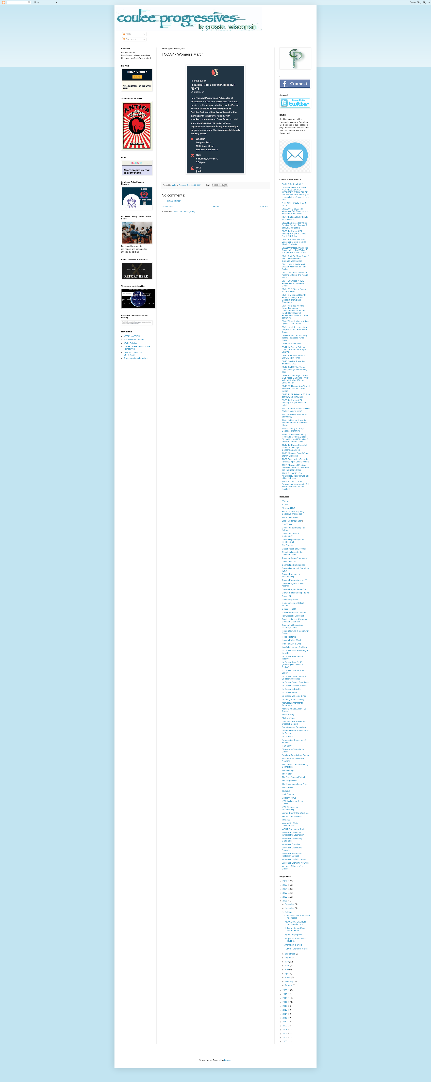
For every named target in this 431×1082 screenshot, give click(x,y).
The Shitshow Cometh (134, 339)
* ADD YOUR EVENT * (292, 184)
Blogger (227, 1060)
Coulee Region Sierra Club (294, 589)
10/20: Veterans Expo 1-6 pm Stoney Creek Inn (295, 454)
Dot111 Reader (289, 609)
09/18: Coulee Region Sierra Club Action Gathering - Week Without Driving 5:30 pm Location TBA (295, 379)
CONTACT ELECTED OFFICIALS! (133, 353)
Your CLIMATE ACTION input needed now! (295, 923)
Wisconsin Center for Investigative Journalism (293, 833)
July (287, 962)
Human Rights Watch (291, 640)
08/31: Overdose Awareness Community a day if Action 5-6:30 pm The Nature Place (295, 250)
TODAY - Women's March (296, 949)
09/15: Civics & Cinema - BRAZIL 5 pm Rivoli (293, 356)
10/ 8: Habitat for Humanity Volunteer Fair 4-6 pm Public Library (295, 422)
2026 (285, 881)
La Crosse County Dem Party (295, 682)
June (287, 965)
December (290, 904)
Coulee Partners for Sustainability (291, 575)
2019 (285, 994)
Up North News (289, 798)
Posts (128, 34)
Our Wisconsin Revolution (294, 727)
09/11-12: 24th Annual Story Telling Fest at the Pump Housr (294, 338)
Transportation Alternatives (136, 358)
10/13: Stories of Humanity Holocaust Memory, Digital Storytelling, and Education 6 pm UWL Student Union (295, 438)
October (289, 912)
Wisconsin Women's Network (295, 863)
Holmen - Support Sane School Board (295, 929)
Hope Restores (289, 637)
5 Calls (285, 505)
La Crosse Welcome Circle (294, 696)
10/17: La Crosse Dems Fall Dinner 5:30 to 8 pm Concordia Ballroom (294, 447)
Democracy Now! (290, 600)
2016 (285, 1006)
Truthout (286, 791)
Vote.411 (286, 820)
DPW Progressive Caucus (294, 612)
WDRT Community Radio (293, 829)
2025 (285, 885)
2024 (285, 889)
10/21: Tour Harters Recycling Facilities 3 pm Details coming (295, 460)
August (288, 958)
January (289, 985)
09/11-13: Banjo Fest (291, 344)
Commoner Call (289, 561)
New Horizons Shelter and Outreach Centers (294, 722)
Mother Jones (288, 718)
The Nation (287, 774)
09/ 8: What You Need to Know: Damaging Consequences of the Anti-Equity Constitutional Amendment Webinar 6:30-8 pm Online (295, 312)
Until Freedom (288, 794)
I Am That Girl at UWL (291, 644)
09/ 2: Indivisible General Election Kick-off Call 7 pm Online (294, 266)
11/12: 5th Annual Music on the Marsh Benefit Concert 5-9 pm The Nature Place (295, 467)
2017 (285, 1002)
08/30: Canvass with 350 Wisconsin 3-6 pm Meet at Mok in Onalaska (294, 242)
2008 (285, 1029)
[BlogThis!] (216, 185)
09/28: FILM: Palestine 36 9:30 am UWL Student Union (296, 395)
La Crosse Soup (289, 692)
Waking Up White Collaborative (290, 824)
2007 (285, 1033)
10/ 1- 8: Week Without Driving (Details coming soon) (296, 409)
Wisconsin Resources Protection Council (292, 854)
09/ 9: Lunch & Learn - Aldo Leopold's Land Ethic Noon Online (294, 329)
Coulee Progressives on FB (294, 580)
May (287, 969)
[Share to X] (219, 185)
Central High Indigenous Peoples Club (293, 540)
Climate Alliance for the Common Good (292, 553)
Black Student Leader (292, 521)
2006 (285, 1037)
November (290, 908)
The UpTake (287, 787)
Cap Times (287, 524)
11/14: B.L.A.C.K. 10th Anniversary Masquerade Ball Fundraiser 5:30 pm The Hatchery (295, 485)
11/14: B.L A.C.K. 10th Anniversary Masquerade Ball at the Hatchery (295, 475)
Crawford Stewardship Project (295, 593)
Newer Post (167, 206)
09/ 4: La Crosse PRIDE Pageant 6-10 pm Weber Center (293, 283)
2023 (285, 893)
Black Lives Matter (290, 517)
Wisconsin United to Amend (294, 859)
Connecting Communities (293, 565)
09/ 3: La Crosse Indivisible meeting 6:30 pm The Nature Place (295, 275)
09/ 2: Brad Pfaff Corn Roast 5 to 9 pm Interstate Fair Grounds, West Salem (295, 258)
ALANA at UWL (289, 508)
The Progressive (289, 781)
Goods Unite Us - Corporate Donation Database (294, 620)
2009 (285, 1026)
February (289, 981)
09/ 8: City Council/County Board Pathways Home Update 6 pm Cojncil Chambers (294, 298)
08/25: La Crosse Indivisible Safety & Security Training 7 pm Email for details (294, 225)
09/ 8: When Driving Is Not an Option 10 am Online (295, 322)
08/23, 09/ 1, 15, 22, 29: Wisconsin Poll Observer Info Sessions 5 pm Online (295, 211)
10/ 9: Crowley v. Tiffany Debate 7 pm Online (293, 429)
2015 (285, 1010)
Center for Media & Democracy (290, 534)
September (290, 954)
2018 (285, 998)
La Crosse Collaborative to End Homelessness (294, 677)
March (288, 977)
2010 (285, 1022)
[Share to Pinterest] (226, 185)
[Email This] (213, 185)
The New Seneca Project (293, 777)
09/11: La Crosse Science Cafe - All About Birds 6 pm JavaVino (294, 349)
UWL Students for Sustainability (290, 808)
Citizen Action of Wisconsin (294, 549)
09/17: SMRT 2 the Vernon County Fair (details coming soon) (294, 369)
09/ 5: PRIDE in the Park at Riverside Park (294, 290)
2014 (285, 1014)
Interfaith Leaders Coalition (294, 647)
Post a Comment (173, 201)
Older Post (264, 206)
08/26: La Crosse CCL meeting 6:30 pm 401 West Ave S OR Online (294, 233)
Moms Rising (288, 714)
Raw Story (286, 746)
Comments (130, 39)
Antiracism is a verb (293, 945)
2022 (285, 897)
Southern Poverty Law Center (295, 755)
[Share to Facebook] (223, 185)
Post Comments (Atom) (184, 211)
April (287, 973)
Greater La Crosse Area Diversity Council (293, 626)
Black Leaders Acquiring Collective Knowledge (293, 512)
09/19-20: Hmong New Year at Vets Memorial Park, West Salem (296, 388)
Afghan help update (294, 934)
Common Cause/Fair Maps (294, 558)
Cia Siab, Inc (288, 545)
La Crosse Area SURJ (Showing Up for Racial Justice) (292, 664)
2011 (285, 1018)
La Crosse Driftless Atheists (294, 686)
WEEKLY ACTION (132, 336)
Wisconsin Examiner (291, 844)
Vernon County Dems (292, 816)
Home (216, 206)
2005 (285, 1041)
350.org (285, 501)
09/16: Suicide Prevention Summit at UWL (294, 362)
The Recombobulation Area (294, 784)
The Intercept (288, 770)
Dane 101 (286, 596)
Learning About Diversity (293, 699)
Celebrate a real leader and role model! (297, 916)
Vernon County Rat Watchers (295, 813)
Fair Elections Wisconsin (293, 616)
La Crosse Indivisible (291, 689)
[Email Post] (208, 185)
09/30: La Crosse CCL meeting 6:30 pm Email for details (294, 402)
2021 (285, 901)
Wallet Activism (130, 343)
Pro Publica (287, 736)
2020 (285, 990)
